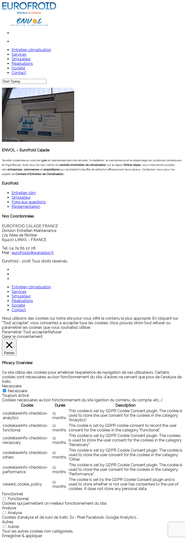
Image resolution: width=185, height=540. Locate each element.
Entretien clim (24, 193)
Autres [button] (7, 522)
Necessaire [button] (11, 386)
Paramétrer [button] (12, 332)
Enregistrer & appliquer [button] (22, 536)
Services (19, 291)
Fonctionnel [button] (12, 494)
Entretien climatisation (31, 287)
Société (18, 305)
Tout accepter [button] (35, 332)
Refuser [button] (55, 332)
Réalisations (22, 300)
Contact (19, 310)
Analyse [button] (9, 508)
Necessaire (17, 391)
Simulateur (21, 197)
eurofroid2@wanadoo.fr (33, 252)
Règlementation (26, 206)
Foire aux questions (29, 202)
